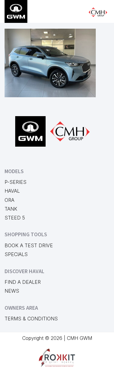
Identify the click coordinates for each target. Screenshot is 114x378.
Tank (11, 209)
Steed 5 (15, 218)
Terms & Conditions (31, 319)
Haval (12, 191)
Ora (9, 200)
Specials (16, 254)
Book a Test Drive (29, 245)
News (12, 291)
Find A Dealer (23, 282)
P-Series (15, 182)
